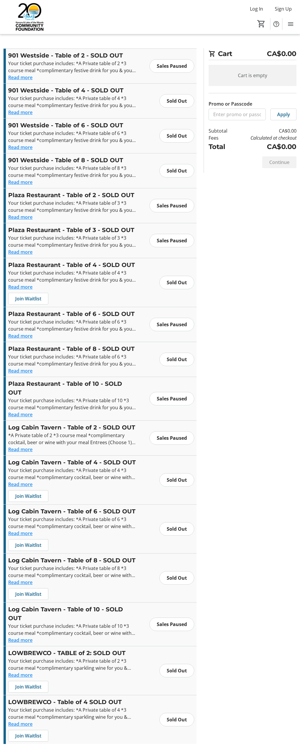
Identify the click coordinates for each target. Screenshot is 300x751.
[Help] (276, 24)
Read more (20, 77)
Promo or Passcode (230, 104)
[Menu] (290, 24)
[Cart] (261, 23)
